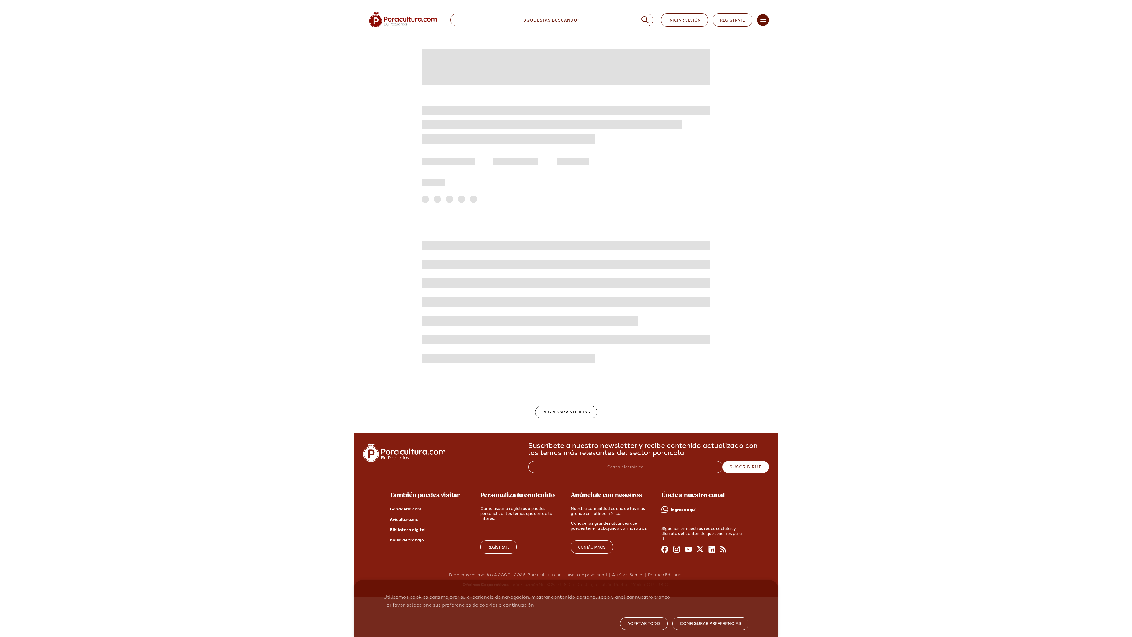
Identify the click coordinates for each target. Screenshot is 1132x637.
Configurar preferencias (710, 623)
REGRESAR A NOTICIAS (566, 412)
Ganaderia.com (405, 509)
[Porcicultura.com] (404, 460)
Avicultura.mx (404, 519)
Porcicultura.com (545, 574)
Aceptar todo (643, 623)
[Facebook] (664, 550)
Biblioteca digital (408, 529)
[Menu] (763, 20)
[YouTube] (688, 550)
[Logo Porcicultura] (403, 27)
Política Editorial (665, 574)
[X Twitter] (700, 550)
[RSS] (723, 550)
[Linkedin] (711, 550)
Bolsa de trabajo (407, 540)
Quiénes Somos (628, 574)
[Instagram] (676, 550)
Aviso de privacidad (587, 574)
